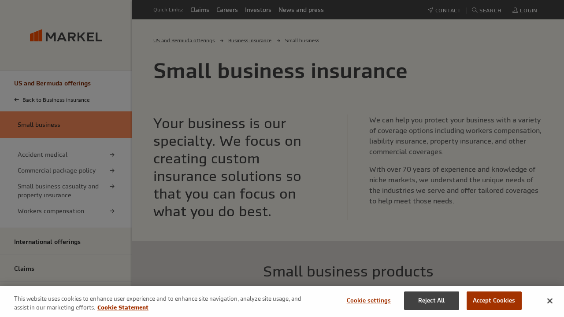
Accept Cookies (494, 300)
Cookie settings (369, 300)
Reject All (431, 300)
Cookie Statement (122, 307)
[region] (282, 301)
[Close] (550, 300)
